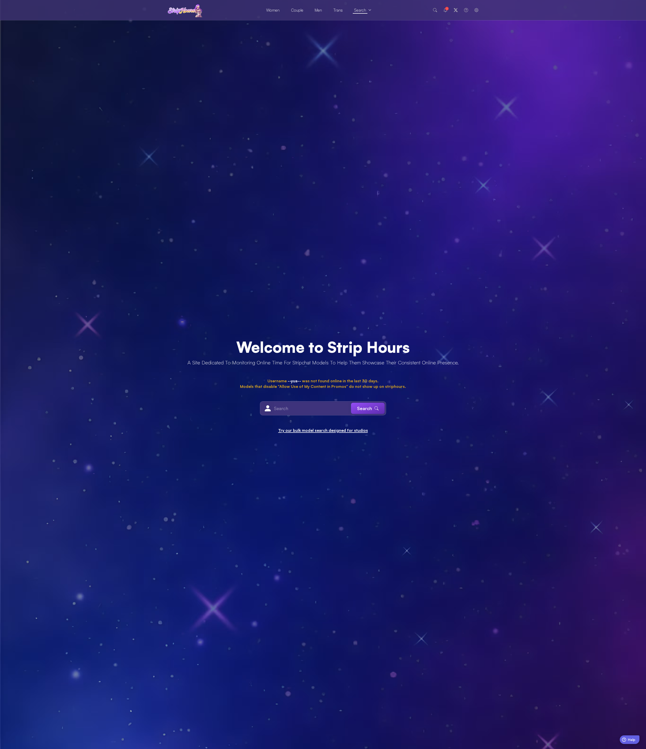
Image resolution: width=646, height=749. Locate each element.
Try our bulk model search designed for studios (323, 430)
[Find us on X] (456, 10)
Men (318, 10)
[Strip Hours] (185, 10)
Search (360, 10)
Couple (297, 10)
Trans (338, 10)
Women (273, 10)
